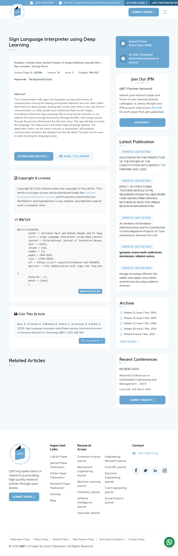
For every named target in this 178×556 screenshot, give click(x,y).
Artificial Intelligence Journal (84, 502)
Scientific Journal (115, 467)
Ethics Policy (41, 539)
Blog (53, 500)
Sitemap (55, 494)
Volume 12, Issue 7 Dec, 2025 (140, 312)
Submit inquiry (141, 400)
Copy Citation (92, 340)
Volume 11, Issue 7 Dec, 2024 (140, 323)
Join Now (141, 122)
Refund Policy (60, 539)
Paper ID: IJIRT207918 (136, 152)
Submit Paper (142, 12)
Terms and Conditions (111, 539)
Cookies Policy (136, 539)
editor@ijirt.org (148, 453)
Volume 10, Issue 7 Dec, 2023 (140, 328)
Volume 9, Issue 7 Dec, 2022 (139, 334)
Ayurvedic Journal (88, 513)
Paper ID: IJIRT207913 (136, 181)
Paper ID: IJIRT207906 (136, 268)
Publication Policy (20, 539)
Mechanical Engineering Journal (85, 471)
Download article (32, 156)
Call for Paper (58, 456)
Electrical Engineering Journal (112, 477)
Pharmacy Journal (88, 492)
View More (128, 341)
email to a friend (76, 156)
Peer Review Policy (83, 539)
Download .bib (91, 291)
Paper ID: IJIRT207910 (136, 218)
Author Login (135, 2)
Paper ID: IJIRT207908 (136, 246)
